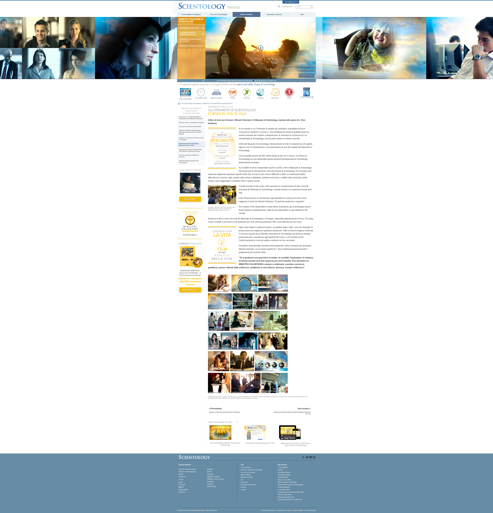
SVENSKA (210, 474)
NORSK (209, 471)
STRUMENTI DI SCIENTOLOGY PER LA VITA (191, 40)
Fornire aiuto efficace (189, 28)
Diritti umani (274, 98)
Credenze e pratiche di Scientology (251, 470)
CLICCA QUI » (190, 235)
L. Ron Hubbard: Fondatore (191, 14)
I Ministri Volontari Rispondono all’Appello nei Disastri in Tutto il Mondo (190, 132)
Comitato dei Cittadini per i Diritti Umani (290, 499)
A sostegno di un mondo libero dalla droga (291, 492)
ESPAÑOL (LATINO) (213, 476)
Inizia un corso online (284, 480)
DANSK (180, 474)
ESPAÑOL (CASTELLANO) (215, 479)
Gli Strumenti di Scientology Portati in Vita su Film (189, 144)
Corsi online (244, 482)
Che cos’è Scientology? (218, 14)
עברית (180, 479)
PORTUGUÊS (211, 486)
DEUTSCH (181, 492)
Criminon (232, 98)
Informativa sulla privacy (268, 510)
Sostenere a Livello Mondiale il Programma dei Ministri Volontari (191, 118)
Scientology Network (284, 472)
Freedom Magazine (306, 97)
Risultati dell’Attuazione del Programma (189, 162)
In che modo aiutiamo (185, 99)
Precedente (223, 80)
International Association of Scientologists (290, 484)
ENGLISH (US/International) (187, 469)
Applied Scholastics (216, 98)
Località (243, 489)
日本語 (180, 482)
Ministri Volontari (246, 14)
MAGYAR (210, 469)
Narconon (247, 98)
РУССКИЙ (181, 484)
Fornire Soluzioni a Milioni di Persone (189, 156)
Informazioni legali (310, 510)
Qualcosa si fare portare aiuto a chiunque (191, 139)
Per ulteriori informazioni (248, 484)
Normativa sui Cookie (284, 510)
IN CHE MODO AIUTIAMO (191, 103)
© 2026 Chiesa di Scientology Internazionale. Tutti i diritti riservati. (197, 510)
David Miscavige (283, 477)
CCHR (289, 98)
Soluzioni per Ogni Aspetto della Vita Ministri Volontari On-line (190, 150)
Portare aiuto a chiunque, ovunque (191, 122)
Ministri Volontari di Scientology (287, 482)
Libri (302, 14)
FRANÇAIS (182, 476)
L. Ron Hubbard (245, 467)
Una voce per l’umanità (248, 472)
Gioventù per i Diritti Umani (286, 497)
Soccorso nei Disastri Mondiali (190, 126)
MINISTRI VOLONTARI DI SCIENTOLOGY (218, 103)
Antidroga (261, 98)
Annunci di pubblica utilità (191, 46)
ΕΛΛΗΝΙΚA (210, 481)
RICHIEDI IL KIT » (190, 290)
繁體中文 (181, 487)
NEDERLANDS (183, 489)
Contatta (243, 487)
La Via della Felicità (201, 98)
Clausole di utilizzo (298, 510)
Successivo (270, 80)
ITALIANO (210, 484)
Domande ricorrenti (274, 14)
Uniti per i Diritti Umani (284, 494)
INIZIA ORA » (190, 199)
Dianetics (281, 470)
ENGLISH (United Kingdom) (187, 471)
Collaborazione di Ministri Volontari (187, 33)
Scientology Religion (284, 475)
